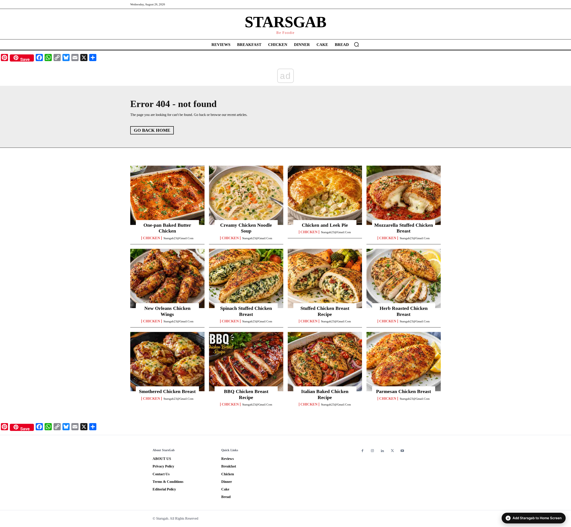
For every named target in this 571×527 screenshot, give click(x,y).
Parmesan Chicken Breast (403, 391)
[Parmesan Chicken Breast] (403, 361)
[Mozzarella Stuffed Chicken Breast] (403, 195)
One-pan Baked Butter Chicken (167, 228)
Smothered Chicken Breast (167, 391)
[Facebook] (362, 451)
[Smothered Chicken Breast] (167, 361)
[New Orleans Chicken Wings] (167, 278)
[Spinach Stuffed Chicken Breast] (246, 278)
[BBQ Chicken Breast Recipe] (246, 361)
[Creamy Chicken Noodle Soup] (246, 195)
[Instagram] (373, 451)
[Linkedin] (382, 451)
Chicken (151, 238)
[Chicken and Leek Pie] (325, 195)
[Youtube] (402, 451)
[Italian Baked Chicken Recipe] (325, 361)
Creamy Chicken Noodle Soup (246, 228)
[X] (392, 451)
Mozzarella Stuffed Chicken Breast (403, 228)
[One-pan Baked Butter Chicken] (167, 195)
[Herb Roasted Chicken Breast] (403, 278)
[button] (356, 44)
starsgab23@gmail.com (178, 238)
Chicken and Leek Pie (325, 225)
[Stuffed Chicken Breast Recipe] (325, 278)
